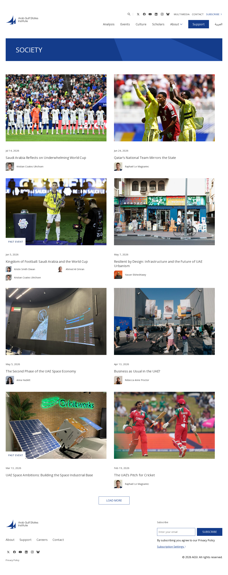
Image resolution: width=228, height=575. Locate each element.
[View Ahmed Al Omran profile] (60, 269)
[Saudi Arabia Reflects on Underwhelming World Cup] (56, 107)
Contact (198, 14)
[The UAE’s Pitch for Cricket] (164, 425)
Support (199, 24)
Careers (42, 540)
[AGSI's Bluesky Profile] (167, 14)
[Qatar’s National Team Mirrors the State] (164, 107)
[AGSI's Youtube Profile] (150, 14)
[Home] (57, 524)
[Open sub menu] (181, 24)
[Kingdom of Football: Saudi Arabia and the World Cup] (56, 211)
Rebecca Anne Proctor (137, 380)
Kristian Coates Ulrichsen (30, 166)
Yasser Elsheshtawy (135, 274)
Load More (114, 500)
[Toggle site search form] (129, 14)
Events (125, 24)
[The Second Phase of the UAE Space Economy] (56, 321)
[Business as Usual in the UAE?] (164, 321)
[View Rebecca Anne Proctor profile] (118, 380)
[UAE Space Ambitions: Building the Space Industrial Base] (56, 425)
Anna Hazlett (23, 380)
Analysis (109, 24)
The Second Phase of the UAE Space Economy (41, 371)
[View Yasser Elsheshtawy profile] (118, 275)
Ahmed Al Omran (75, 269)
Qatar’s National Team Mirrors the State (145, 157)
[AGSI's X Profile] (138, 14)
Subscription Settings (171, 546)
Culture (141, 24)
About (174, 24)
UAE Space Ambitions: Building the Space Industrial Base (49, 475)
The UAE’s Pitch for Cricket (134, 475)
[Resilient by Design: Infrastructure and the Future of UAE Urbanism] (164, 211)
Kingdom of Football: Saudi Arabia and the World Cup (47, 261)
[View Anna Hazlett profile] (10, 380)
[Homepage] (22, 20)
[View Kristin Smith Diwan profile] (9, 269)
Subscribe (212, 14)
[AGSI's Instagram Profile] (162, 14)
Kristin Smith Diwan (24, 269)
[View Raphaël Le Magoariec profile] (118, 166)
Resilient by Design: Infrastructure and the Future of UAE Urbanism (158, 263)
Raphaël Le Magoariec (137, 166)
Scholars (158, 24)
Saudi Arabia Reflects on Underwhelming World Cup (46, 157)
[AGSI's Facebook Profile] (144, 14)
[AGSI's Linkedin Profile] (156, 14)
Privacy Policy (12, 560)
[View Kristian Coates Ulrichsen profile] (10, 166)
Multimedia (181, 14)
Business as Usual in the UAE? (137, 371)
